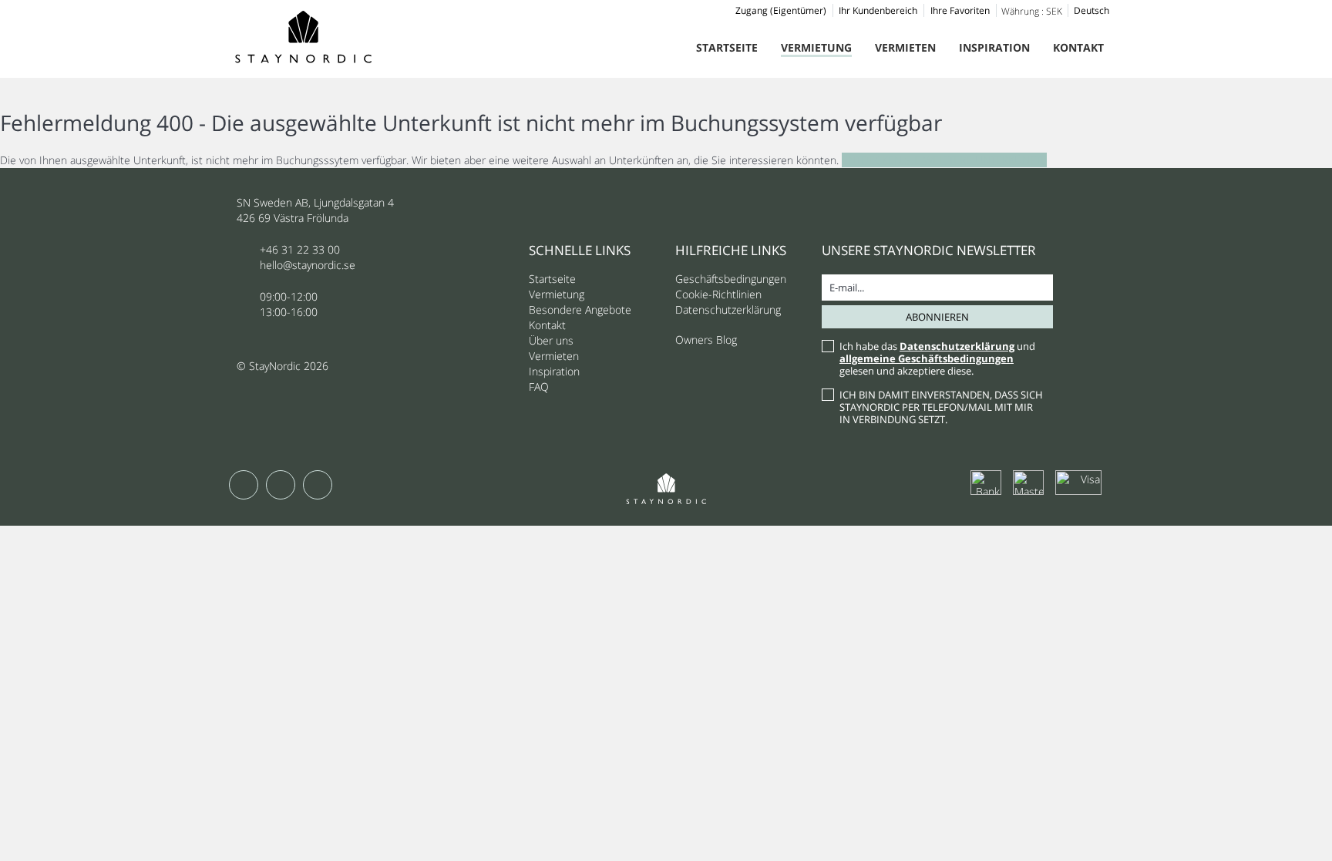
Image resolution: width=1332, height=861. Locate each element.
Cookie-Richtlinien (718, 294)
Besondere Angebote (580, 309)
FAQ (539, 386)
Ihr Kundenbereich (878, 10)
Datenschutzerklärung (728, 309)
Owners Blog (706, 339)
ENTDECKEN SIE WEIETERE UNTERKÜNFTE (944, 160)
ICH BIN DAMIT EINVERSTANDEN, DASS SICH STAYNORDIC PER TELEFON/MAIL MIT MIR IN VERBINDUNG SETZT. (941, 406)
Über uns (551, 340)
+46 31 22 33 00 (300, 249)
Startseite (727, 47)
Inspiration (994, 47)
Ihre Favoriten (960, 10)
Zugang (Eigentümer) (780, 10)
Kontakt (1078, 47)
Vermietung (816, 47)
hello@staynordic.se (307, 264)
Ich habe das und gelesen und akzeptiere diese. (937, 358)
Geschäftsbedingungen (730, 278)
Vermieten (905, 47)
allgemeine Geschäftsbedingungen (926, 358)
